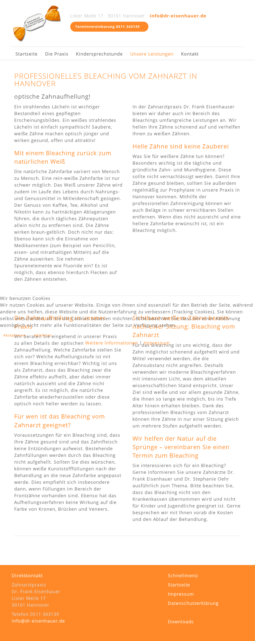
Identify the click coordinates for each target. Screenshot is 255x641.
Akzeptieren (14, 335)
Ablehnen (43, 335)
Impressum (157, 343)
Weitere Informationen (111, 343)
